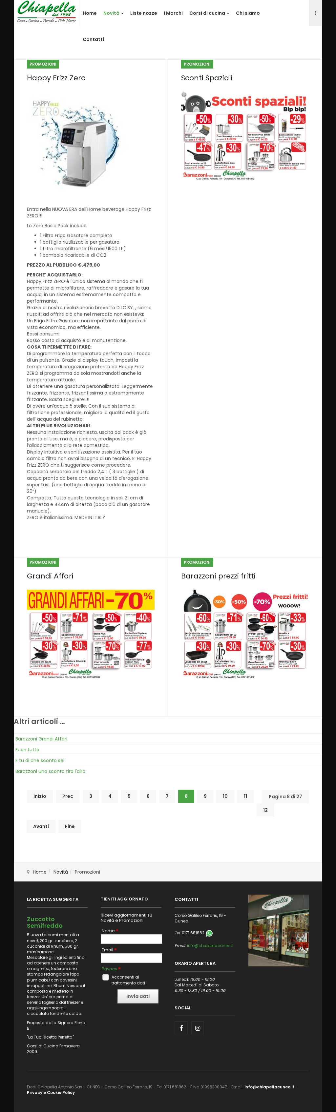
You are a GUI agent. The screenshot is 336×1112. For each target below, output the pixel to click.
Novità (111, 13)
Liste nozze (143, 13)
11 (245, 796)
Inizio (39, 796)
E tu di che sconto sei (39, 760)
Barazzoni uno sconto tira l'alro (50, 771)
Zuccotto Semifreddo (45, 922)
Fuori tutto (27, 749)
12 (265, 810)
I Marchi (173, 13)
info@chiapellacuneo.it (210, 945)
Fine (70, 826)
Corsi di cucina (207, 13)
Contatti (93, 39)
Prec (67, 796)
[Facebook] (181, 1027)
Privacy (109, 969)
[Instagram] (197, 1027)
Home (90, 13)
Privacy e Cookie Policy (51, 1092)
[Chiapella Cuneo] (46, 11)
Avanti (41, 826)
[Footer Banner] (278, 930)
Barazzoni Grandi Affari (41, 739)
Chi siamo (248, 13)
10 (225, 796)
